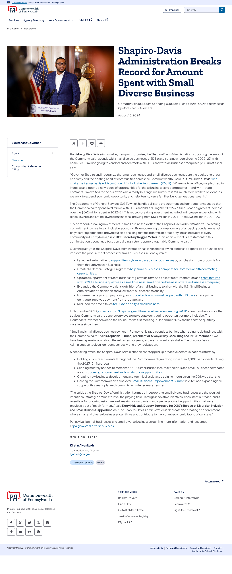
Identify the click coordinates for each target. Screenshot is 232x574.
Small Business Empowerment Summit (158, 381)
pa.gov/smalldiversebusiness (93, 426)
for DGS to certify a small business (136, 304)
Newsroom (18, 160)
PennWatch (180, 504)
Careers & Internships (186, 497)
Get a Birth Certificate (131, 510)
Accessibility (156, 548)
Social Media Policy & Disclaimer (207, 551)
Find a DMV (124, 504)
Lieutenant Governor (26, 142)
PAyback (123, 522)
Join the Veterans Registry (133, 516)
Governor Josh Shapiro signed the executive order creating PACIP (142, 311)
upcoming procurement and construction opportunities (124, 372)
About (15, 153)
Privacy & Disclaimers (176, 548)
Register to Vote (127, 497)
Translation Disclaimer (200, 548)
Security (218, 548)
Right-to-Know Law (185, 510)
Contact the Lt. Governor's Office (28, 168)
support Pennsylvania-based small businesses (142, 260)
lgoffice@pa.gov (80, 454)
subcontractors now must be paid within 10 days (162, 295)
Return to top (212, 481)
